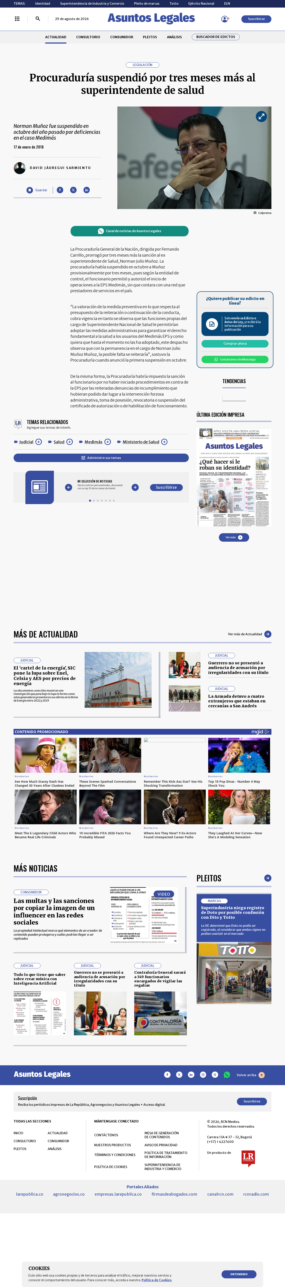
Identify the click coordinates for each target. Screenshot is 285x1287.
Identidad (42, 4)
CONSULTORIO (88, 37)
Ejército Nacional (201, 4)
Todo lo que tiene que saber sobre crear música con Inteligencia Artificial (39, 978)
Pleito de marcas (146, 4)
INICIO (18, 1133)
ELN (227, 4)
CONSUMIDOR (121, 37)
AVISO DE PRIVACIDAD (161, 1145)
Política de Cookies (157, 1280)
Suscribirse (256, 19)
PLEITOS (150, 37)
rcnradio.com (256, 1194)
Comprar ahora (235, 344)
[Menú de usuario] (225, 19)
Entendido (239, 1274)
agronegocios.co (69, 1194)
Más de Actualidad (46, 634)
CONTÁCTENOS (106, 1135)
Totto (174, 4)
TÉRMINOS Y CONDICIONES (114, 1155)
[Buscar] (37, 19)
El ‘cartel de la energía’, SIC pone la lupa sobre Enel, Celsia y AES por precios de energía (45, 675)
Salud (59, 441)
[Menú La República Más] (17, 19)
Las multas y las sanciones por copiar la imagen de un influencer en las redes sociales (54, 911)
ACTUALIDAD (55, 37)
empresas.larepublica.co (118, 1194)
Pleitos (209, 878)
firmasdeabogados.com (174, 1194)
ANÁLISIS (174, 37)
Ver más (231, 537)
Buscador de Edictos (215, 37)
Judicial (26, 441)
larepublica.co (29, 1194)
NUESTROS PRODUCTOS (112, 1145)
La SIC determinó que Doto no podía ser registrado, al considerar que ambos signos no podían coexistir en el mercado (233, 930)
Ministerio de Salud (141, 441)
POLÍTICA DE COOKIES (110, 1167)
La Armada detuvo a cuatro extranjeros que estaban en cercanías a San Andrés (237, 701)
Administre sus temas (104, 458)
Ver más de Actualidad (245, 634)
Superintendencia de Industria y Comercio (92, 4)
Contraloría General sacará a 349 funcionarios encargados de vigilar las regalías (159, 978)
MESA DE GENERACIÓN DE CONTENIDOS (162, 1135)
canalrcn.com (220, 1194)
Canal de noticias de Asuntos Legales (133, 231)
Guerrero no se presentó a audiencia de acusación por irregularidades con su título (238, 667)
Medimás (93, 441)
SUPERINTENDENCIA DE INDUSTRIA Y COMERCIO (163, 1167)
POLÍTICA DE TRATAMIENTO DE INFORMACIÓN (166, 1155)
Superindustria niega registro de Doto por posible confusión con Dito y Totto (232, 912)
